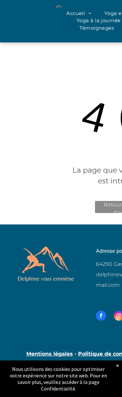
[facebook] (101, 316)
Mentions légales (49, 354)
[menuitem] (79, 13)
